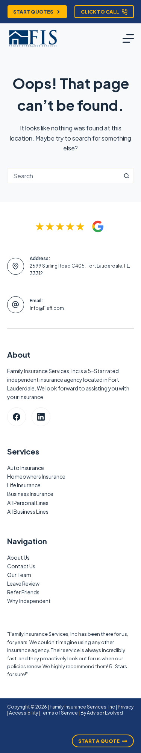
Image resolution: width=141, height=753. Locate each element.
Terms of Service (59, 713)
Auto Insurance (25, 467)
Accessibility (23, 713)
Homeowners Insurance (36, 476)
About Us (18, 557)
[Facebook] (16, 416)
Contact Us (21, 566)
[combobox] (64, 175)
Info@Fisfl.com (47, 308)
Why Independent (29, 600)
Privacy (125, 707)
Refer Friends (23, 592)
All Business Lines (28, 511)
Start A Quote (99, 741)
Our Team (19, 574)
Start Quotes (33, 12)
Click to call (100, 12)
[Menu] (128, 38)
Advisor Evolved (105, 713)
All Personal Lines (28, 502)
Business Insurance (30, 493)
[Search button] (126, 175)
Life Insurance (24, 485)
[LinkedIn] (41, 416)
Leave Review (23, 583)
